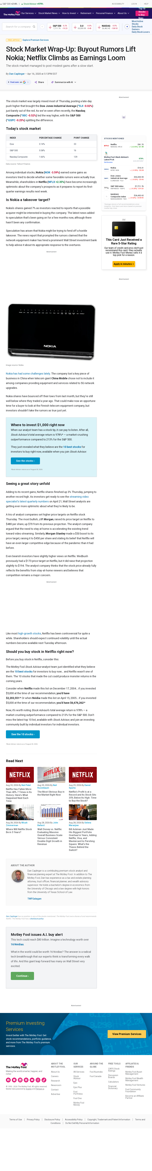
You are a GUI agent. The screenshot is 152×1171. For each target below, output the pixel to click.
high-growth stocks (29, 633)
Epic (75, 1083)
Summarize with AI (64, 82)
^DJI (80, 105)
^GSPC (11, 120)
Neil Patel (26, 785)
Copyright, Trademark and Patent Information (108, 1119)
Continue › (22, 975)
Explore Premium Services (36, 40)
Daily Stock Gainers (137, 27)
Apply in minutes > (124, 264)
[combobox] (19, 27)
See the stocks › (25, 460)
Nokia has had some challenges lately (28, 373)
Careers (54, 1076)
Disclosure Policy (52, 1119)
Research (55, 1081)
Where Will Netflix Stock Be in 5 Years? (19, 831)
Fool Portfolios (78, 1093)
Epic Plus (77, 1087)
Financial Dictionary (113, 1087)
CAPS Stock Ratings (113, 1070)
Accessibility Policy (74, 1119)
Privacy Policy (33, 1119)
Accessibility (118, 4)
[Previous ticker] (42, 26)
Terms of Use (15, 1119)
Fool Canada (95, 1076)
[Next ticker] (127, 26)
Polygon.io (40, 1089)
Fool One (77, 1098)
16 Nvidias (17, 944)
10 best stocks (72, 446)
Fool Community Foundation (133, 1090)
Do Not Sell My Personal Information (82, 1123)
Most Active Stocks (137, 22)
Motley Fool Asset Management (133, 1073)
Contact (54, 1089)
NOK (47, 172)
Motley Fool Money (78, 1104)
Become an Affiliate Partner (134, 1097)
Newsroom (56, 1085)
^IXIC (24, 115)
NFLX (51, 181)
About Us (55, 1072)
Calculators (113, 1082)
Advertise (55, 1094)
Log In (134, 4)
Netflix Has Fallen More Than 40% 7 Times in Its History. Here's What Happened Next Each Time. (19, 795)
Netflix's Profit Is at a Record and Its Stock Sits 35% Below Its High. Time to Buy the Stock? (82, 796)
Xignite (29, 1089)
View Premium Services (126, 1034)
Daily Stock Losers (141, 32)
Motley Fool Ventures (135, 1085)
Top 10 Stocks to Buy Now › (141, 13)
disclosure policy (36, 919)
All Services (78, 1072)
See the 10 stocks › (22, 734)
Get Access (108, 162)
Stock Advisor (77, 1077)
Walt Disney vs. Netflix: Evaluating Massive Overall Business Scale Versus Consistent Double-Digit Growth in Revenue (49, 837)
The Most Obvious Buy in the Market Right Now (50, 793)
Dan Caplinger (17, 73)
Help (146, 4)
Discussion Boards (113, 1076)
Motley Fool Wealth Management (134, 1079)
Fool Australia (96, 1072)
